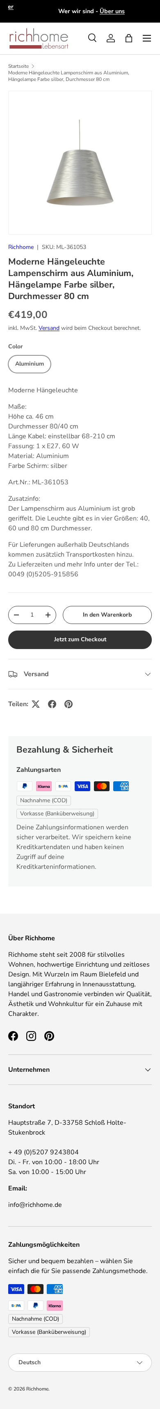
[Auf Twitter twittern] (35, 704)
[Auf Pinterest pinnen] (68, 704)
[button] (129, 38)
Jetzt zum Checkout (80, 639)
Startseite (18, 66)
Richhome (21, 247)
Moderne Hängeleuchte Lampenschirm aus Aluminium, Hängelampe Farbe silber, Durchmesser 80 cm (68, 76)
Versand (49, 328)
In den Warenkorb (107, 615)
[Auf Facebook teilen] (52, 704)
